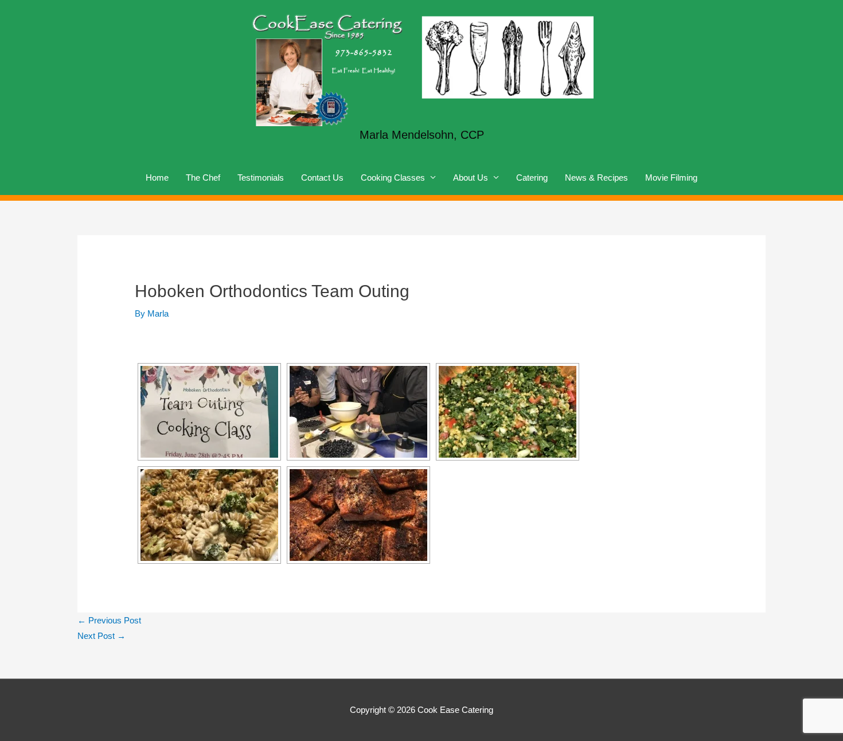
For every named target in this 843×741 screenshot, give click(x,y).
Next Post (101, 636)
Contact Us (322, 177)
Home (157, 177)
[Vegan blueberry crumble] (358, 412)
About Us (470, 177)
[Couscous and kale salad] (507, 412)
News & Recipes (596, 177)
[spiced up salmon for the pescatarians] (358, 515)
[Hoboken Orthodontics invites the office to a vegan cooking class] (209, 412)
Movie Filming (671, 177)
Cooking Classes (393, 177)
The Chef (203, 177)
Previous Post (109, 620)
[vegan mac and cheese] (209, 515)
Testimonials (260, 177)
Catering (532, 177)
